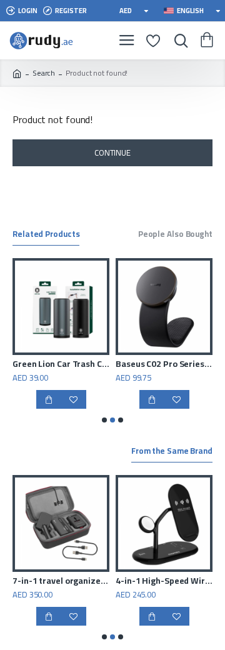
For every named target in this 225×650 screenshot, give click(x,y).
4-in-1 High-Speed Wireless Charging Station (164, 580)
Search (43, 73)
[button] (104, 420)
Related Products (45, 235)
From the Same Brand (171, 452)
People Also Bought (175, 235)
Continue (112, 152)
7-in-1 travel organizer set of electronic (60, 580)
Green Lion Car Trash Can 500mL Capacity (60, 363)
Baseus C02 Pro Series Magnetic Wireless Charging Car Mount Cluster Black (164, 363)
